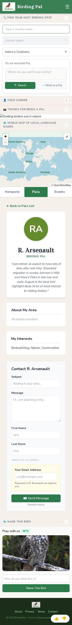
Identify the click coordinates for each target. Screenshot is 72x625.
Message (17, 393)
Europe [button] (29, 153)
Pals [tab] (36, 192)
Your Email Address (28, 470)
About (18, 611)
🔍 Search (20, 85)
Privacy (29, 611)
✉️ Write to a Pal (52, 85)
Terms (41, 611)
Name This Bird (36, 588)
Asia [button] (43, 141)
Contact (53, 611)
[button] (5, 136)
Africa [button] (28, 161)
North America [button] (16, 141)
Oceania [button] (45, 172)
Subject (16, 377)
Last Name (18, 444)
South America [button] (16, 172)
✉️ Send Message (36, 498)
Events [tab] (59, 192)
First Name (18, 428)
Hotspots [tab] (12, 192)
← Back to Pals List (20, 206)
